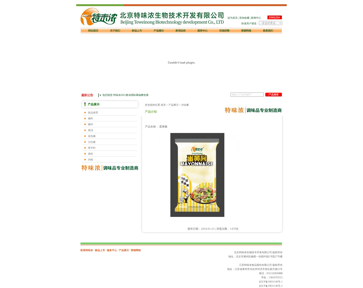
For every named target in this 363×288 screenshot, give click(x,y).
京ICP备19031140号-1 (271, 281)
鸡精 (90, 159)
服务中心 (112, 250)
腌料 (90, 118)
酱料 (90, 124)
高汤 (90, 130)
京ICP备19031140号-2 (271, 285)
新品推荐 (93, 112)
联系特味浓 (86, 250)
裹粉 (90, 153)
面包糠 (92, 136)
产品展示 (173, 104)
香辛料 (92, 147)
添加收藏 (244, 17)
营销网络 (136, 250)
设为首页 (233, 17)
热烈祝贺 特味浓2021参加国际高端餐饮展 (126, 95)
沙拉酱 (92, 142)
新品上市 (100, 250)
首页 (163, 104)
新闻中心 (256, 17)
